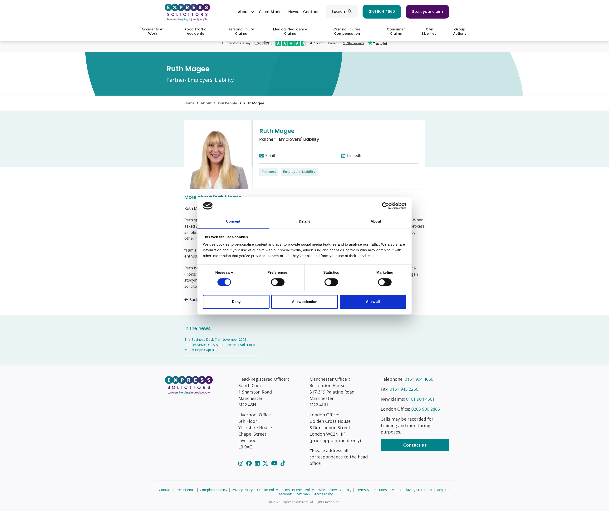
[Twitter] (266, 463)
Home (189, 103)
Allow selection (304, 302)
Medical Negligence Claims (290, 31)
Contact (311, 11)
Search (338, 11)
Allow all (373, 302)
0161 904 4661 (420, 399)
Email (270, 155)
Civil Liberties (429, 31)
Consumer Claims (396, 31)
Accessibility (323, 494)
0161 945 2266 (404, 389)
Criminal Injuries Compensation (347, 31)
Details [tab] (304, 221)
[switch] (278, 282)
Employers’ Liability (299, 171)
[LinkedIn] (258, 463)
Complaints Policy (213, 489)
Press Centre (185, 489)
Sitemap (303, 494)
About (243, 11)
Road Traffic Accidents (195, 31)
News (293, 11)
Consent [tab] (233, 221)
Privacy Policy (242, 489)
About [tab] (376, 221)
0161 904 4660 (382, 11)
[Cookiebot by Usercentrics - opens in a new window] (385, 205)
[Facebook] (249, 463)
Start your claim (427, 11)
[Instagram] (241, 463)
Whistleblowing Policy (334, 489)
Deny (236, 302)
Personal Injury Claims (241, 31)
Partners (269, 171)
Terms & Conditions (371, 489)
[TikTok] (282, 463)
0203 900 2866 (425, 409)
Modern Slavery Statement (411, 489)
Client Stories (271, 11)
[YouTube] (275, 463)
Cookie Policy (267, 489)
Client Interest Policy (298, 489)
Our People (227, 103)
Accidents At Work (153, 31)
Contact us (415, 445)
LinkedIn (355, 155)
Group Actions (459, 31)
